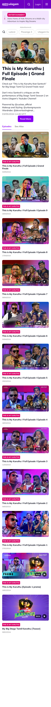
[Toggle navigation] (46, 4)
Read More (25, 118)
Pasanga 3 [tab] (26, 32)
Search (28, 4)
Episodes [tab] (6, 126)
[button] (4, 16)
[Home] (10, 4)
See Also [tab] (19, 126)
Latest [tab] (12, 32)
